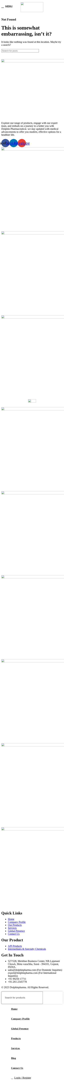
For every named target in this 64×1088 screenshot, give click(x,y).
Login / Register (22, 1077)
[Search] (59, 51)
